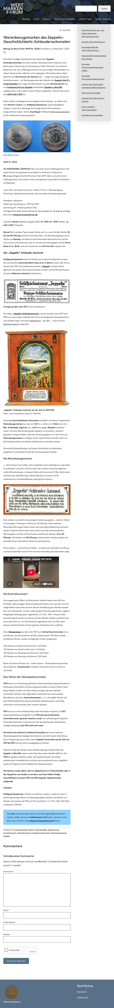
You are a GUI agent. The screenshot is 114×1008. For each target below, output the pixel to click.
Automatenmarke (21, 830)
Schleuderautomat (24, 833)
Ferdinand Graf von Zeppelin (19, 87)
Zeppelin (46, 266)
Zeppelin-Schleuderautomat (26, 313)
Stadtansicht (35, 320)
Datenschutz (82, 997)
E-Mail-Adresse (9, 922)
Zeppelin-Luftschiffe (53, 87)
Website (6, 934)
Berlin (31, 830)
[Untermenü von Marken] (50, 19)
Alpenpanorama (10, 324)
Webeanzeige (14, 632)
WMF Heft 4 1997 (14, 94)
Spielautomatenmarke (41, 833)
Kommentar (8, 871)
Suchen (104, 8)
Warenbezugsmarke (59, 833)
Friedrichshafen (41, 830)
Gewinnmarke (53, 830)
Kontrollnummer (9, 833)
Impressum (82, 991)
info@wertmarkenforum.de (25, 214)
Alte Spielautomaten (60, 111)
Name (6, 910)
